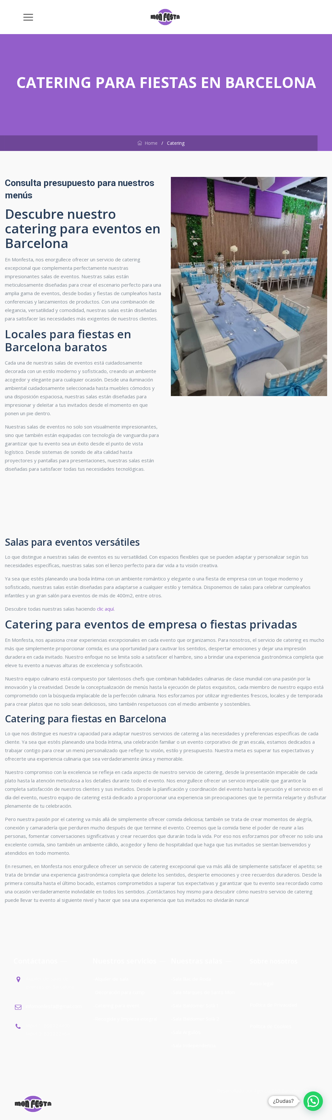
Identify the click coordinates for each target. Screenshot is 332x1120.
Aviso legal (262, 983)
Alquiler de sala (111, 979)
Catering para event (117, 1005)
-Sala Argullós (186, 1032)
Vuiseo (311, 1091)
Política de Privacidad (273, 1005)
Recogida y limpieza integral (126, 1018)
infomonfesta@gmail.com (54, 1006)
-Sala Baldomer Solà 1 (195, 1005)
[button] (313, 1101)
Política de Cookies (270, 1026)
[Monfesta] (165, 17)
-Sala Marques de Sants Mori (203, 992)
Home (150, 143)
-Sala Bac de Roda (191, 979)
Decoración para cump (120, 992)
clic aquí (105, 608)
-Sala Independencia (193, 1045)
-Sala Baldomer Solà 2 (195, 1018)
